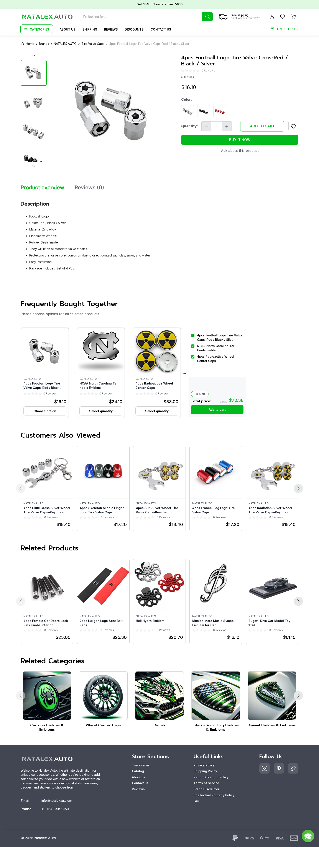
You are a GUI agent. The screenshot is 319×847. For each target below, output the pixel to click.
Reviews (111, 29)
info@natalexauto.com (57, 800)
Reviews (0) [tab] (89, 188)
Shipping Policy (205, 771)
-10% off (200, 394)
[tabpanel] (94, 234)
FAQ (196, 801)
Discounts (134, 29)
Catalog (138, 771)
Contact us (161, 29)
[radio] (182, 70)
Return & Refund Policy (211, 777)
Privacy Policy (204, 765)
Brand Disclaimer (206, 789)
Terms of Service (206, 783)
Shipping (89, 29)
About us (68, 29)
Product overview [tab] (42, 188)
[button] (45, 373)
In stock (189, 77)
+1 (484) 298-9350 (55, 809)
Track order (140, 765)
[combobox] (146, 16)
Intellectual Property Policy (214, 795)
